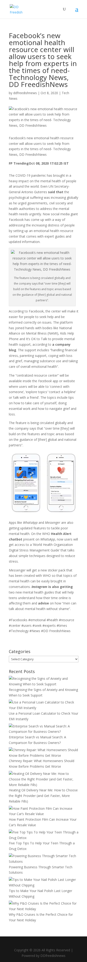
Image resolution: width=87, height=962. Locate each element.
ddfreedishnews (25, 93)
